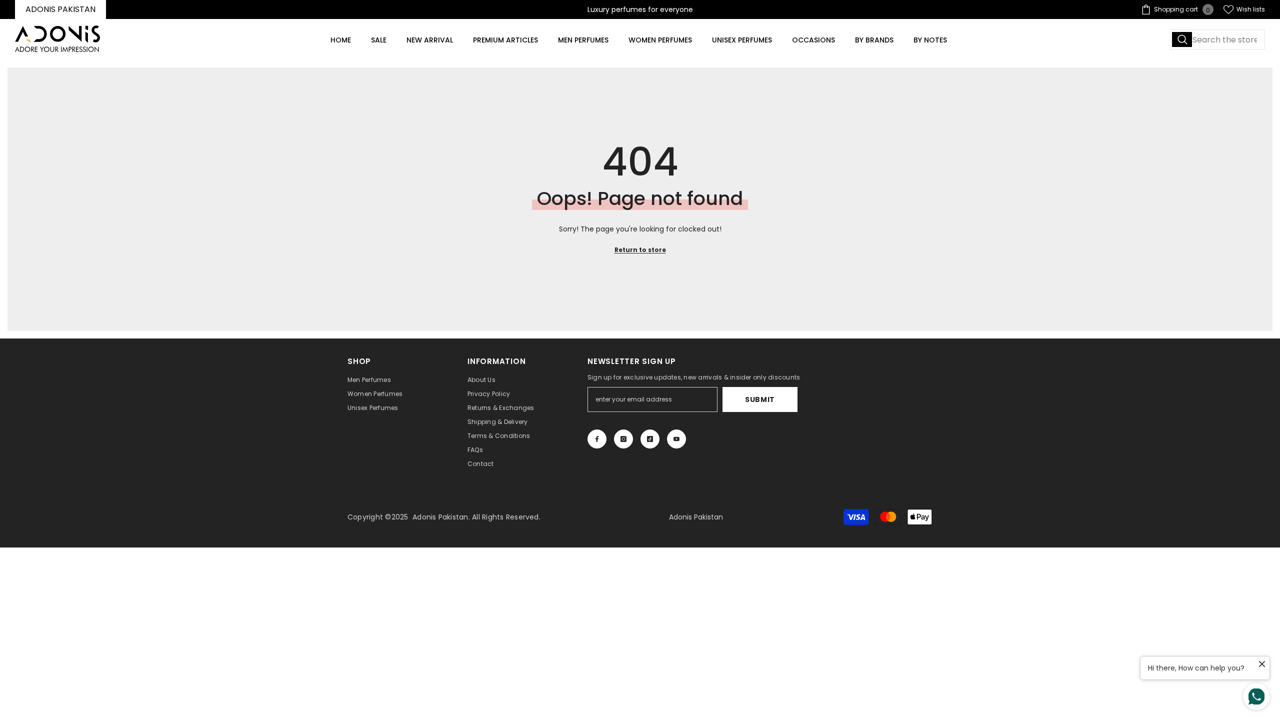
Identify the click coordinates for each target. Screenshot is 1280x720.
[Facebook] (597, 439)
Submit (760, 399)
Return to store (640, 250)
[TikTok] (650, 439)
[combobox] (1217, 40)
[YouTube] (676, 439)
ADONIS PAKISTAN (61, 9)
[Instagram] (623, 439)
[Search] (1217, 40)
